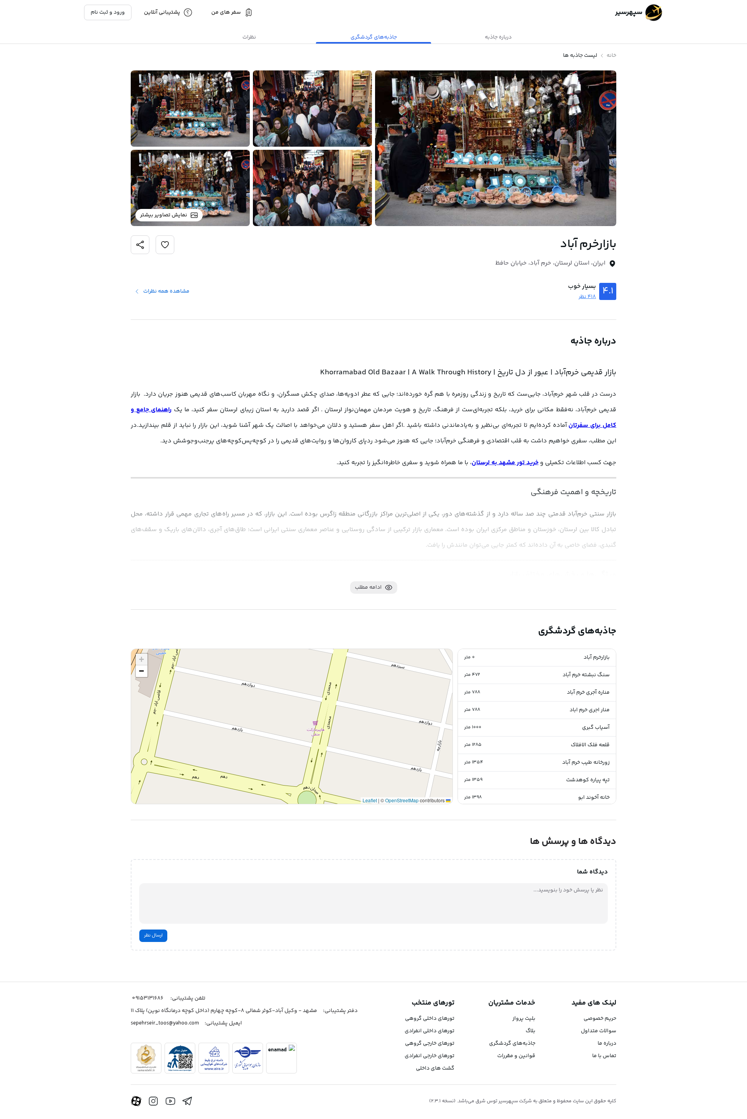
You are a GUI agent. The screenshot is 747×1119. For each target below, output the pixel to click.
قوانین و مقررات (516, 1056)
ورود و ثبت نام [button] (108, 12)
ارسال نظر (153, 935)
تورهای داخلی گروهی (429, 1018)
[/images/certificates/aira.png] (213, 1058)
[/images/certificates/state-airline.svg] (247, 1058)
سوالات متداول (598, 1031)
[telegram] (187, 1101)
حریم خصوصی (600, 1018)
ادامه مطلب (368, 587)
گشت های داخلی (435, 1068)
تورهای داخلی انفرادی (429, 1031)
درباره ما (607, 1043)
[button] (537, 657)
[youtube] (170, 1101)
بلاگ (530, 1031)
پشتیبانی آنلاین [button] (162, 12)
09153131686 (147, 998)
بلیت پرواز (523, 1018)
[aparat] (136, 1101)
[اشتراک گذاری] (165, 244)
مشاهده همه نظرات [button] (166, 291)
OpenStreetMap (402, 800)
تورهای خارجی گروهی (429, 1043)
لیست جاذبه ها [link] (580, 56)
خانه (611, 56)
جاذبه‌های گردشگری (512, 1043)
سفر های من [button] (226, 12)
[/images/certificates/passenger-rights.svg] (180, 1058)
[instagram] (153, 1101)
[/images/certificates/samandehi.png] (146, 1058)
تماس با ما (604, 1056)
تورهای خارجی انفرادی (429, 1056)
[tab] (498, 37)
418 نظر (587, 297)
